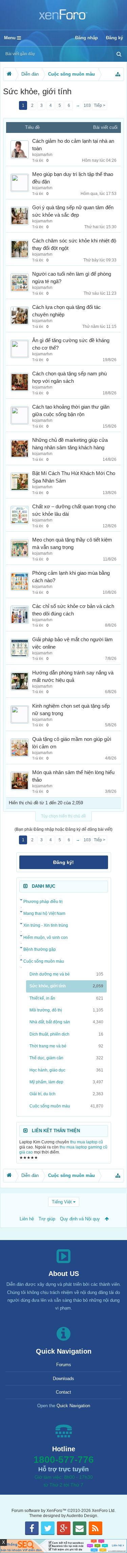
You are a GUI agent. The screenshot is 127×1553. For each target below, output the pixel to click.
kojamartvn (42, 154)
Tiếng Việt (62, 1201)
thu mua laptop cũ (86, 1142)
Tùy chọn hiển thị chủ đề (63, 816)
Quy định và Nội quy (80, 1218)
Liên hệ (27, 1218)
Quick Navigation (73, 1405)
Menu (10, 37)
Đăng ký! (63, 862)
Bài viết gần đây (20, 54)
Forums (63, 1364)
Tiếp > (99, 105)
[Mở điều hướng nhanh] (118, 74)
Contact (63, 1392)
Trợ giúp (47, 1218)
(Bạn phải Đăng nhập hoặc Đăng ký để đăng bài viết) (63, 829)
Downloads (63, 1378)
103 (87, 105)
